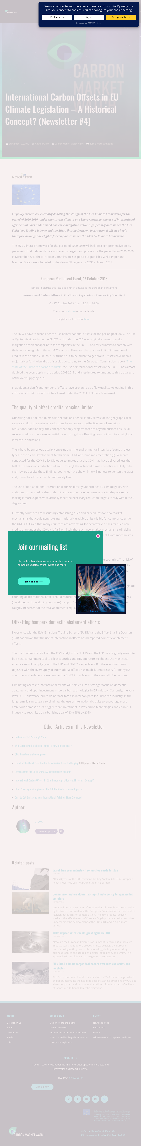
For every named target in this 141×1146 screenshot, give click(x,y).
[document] (70, 573)
